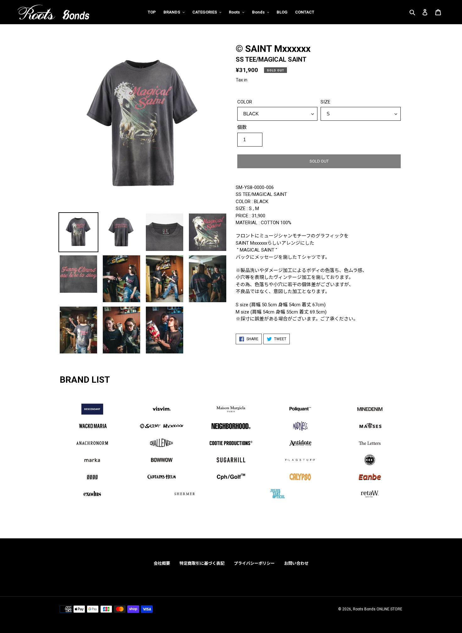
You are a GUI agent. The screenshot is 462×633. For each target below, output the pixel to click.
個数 (242, 127)
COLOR (244, 102)
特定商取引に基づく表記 (201, 563)
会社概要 (162, 563)
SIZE (325, 102)
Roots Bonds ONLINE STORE (377, 609)
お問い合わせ (296, 563)
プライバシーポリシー (254, 563)
